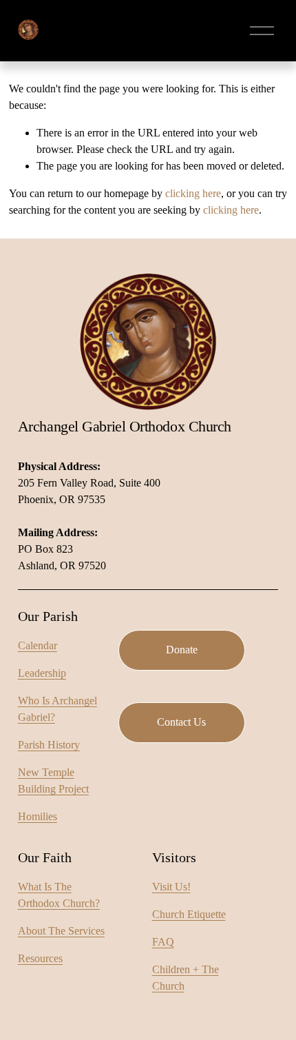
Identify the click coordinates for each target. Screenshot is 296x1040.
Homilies (37, 816)
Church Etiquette (189, 914)
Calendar (37, 645)
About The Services (61, 931)
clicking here (193, 193)
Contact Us (181, 722)
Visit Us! (171, 887)
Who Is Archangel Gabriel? (57, 709)
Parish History (49, 745)
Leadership (42, 673)
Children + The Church (185, 977)
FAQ (163, 942)
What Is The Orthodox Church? (59, 895)
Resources (40, 958)
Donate (182, 649)
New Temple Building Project (53, 780)
